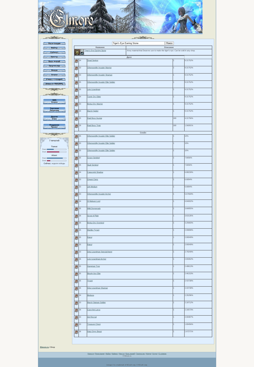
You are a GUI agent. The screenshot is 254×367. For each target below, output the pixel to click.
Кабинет (54, 52)
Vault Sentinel (92, 165)
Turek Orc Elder (94, 97)
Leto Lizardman (93, 89)
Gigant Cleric (92, 179)
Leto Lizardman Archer (96, 259)
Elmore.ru (44, 347)
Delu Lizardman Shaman (97, 288)
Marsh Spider (92, 111)
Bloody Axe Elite (94, 273)
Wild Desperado (94, 208)
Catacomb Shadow (95, 172)
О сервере (162, 354)
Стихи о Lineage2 (54, 79)
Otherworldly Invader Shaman (99, 75)
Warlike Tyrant (93, 230)
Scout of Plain (93, 216)
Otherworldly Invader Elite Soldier (101, 82)
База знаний (54, 61)
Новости (91, 354)
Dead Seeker (92, 60)
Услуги (54, 75)
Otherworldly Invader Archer (99, 194)
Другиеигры (54, 118)
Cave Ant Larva (93, 310)
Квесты (54, 57)
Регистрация (54, 43)
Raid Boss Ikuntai (94, 118)
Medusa (90, 295)
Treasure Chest (94, 324)
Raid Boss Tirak (94, 125)
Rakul (89, 237)
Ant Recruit (92, 317)
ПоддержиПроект (54, 126)
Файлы (54, 48)
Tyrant (90, 281)
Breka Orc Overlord (95, 223)
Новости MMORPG (54, 84)
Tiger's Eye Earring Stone (95, 51)
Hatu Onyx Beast (94, 331)
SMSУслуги (54, 101)
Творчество (54, 66)
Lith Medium (92, 187)
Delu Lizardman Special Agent (99, 252)
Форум (54, 70)
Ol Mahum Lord (93, 201)
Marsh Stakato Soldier (96, 302)
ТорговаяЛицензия (54, 109)
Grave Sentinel (93, 158)
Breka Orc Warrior (95, 104)
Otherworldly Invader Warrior (99, 68)
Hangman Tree (93, 266)
